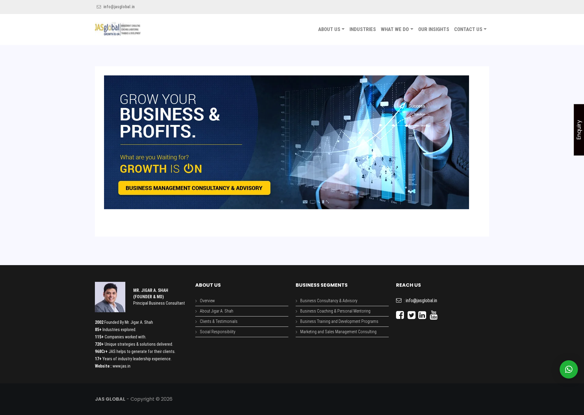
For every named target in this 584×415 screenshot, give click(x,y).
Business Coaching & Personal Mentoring (335, 311)
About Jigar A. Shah (216, 311)
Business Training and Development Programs (339, 321)
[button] (569, 369)
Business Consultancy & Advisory (328, 300)
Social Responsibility (217, 331)
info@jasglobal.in (119, 6)
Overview (207, 300)
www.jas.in (121, 366)
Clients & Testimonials (219, 321)
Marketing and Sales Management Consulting (338, 331)
